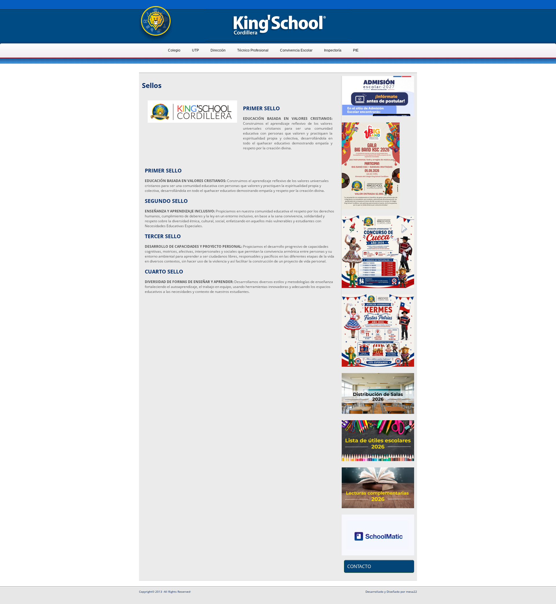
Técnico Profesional (252, 50)
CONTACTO (359, 566)
